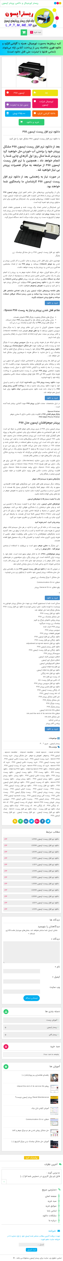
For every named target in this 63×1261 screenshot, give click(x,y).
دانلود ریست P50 (41, 772)
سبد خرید (52, 1201)
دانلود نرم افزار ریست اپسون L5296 (45, 845)
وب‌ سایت (55, 987)
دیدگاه (55, 939)
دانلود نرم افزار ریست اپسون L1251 (45, 858)
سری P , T (44, 743)
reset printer (54, 752)
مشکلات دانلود (49, 1215)
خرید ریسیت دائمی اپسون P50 (24, 762)
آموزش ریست (51, 1020)
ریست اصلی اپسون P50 (20, 789)
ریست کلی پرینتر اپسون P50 (38, 795)
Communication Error (46, 582)
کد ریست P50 (26, 805)
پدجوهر (46, 755)
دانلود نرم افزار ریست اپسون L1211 (45, 864)
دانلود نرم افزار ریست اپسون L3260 (45, 896)
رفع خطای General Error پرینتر (47, 587)
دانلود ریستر (18, 775)
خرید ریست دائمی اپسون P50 (16, 759)
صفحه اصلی (50, 1196)
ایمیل (56, 977)
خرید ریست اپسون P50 (39, 759)
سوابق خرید (50, 1206)
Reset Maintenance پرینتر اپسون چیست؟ (32, 1097)
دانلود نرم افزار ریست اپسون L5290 (45, 890)
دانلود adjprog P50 (16, 769)
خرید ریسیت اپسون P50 (49, 762)
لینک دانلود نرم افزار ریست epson (22, 809)
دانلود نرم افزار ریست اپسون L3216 (45, 852)
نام (57, 967)
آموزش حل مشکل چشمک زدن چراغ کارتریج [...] (30, 1141)
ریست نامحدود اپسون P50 (15, 795)
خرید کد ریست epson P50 (38, 765)
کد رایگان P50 (53, 805)
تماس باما (51, 1210)
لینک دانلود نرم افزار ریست (49, 809)
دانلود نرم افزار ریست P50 (43, 785)
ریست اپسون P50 (40, 789)
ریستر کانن (53, 1034)
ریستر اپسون (55, 743)
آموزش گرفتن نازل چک (40, 1108)
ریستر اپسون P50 (42, 799)
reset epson (41, 752)
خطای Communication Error (37, 1119)
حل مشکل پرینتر (20, 755)
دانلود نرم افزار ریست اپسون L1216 (45, 871)
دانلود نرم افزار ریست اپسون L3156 (45, 839)
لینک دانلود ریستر (11, 805)
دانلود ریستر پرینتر (23, 779)
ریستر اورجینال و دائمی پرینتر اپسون (20, 3)
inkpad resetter (26, 752)
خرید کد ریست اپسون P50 (15, 765)
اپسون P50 (55, 755)
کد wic (5, 802)
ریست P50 (55, 789)
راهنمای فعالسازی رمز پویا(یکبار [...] (35, 1075)
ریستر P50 (55, 799)
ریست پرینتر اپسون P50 (43, 792)
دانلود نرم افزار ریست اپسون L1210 (45, 909)
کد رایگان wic (39, 805)
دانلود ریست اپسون (24, 772)
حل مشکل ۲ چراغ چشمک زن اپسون (45, 577)
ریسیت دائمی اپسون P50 (21, 799)
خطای (57, 582)
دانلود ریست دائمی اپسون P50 (37, 775)
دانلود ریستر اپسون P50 (42, 779)
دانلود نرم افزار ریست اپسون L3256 (45, 877)
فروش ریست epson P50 (44, 802)
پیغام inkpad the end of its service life (33, 1086)
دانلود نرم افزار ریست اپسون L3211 (45, 902)
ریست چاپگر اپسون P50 (20, 792)
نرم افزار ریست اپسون (26, 812)
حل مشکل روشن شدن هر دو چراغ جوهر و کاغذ (30, 1130)
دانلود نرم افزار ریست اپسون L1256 (45, 883)
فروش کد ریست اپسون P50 (21, 802)
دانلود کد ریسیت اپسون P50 (37, 782)
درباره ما (52, 1220)
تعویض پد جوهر (35, 755)
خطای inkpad (54, 769)
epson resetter (11, 752)
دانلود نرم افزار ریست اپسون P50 (41, 132)
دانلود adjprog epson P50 (36, 769)
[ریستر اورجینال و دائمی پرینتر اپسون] (31, 18)
